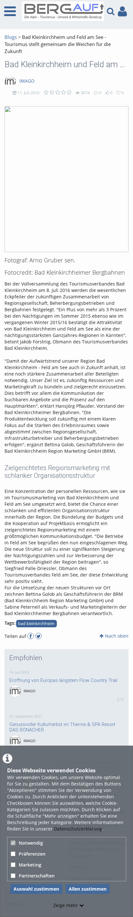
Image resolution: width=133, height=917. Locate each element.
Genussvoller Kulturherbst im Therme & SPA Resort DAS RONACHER (62, 727)
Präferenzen (32, 854)
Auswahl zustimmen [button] (36, 889)
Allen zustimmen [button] (88, 889)
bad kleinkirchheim (36, 623)
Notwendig (31, 843)
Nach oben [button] (116, 636)
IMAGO (27, 81)
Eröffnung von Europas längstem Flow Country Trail (63, 680)
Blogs (11, 37)
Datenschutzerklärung (78, 829)
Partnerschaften (37, 876)
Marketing (30, 865)
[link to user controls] (122, 11)
